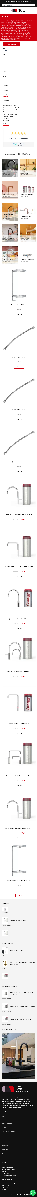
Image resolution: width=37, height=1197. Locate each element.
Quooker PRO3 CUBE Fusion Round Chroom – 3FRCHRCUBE (22, 1006)
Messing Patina (7, 81)
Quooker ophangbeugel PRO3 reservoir (19, 305)
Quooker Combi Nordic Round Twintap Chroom (19, 671)
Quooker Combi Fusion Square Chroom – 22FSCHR (19, 566)
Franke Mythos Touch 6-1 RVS (16, 950)
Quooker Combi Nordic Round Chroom (19, 619)
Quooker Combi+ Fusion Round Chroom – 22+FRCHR (19, 828)
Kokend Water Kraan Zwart (9, 106)
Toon (6, 94)
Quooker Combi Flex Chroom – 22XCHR (18, 920)
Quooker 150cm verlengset (19, 409)
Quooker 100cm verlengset (19, 357)
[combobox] (18, 5)
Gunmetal (5, 85)
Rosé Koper (6, 90)
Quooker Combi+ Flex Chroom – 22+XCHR (19, 933)
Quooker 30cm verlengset (19, 462)
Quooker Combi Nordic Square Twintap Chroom (19, 776)
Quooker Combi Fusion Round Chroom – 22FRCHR (19, 514)
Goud (4, 76)
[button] (34, 10)
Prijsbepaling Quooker (8, 116)
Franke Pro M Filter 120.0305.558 (17, 909)
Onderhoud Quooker (8, 118)
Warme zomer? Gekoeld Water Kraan (12, 108)
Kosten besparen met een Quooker (11, 110)
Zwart (4, 71)
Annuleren (5, 96)
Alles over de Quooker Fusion (10, 114)
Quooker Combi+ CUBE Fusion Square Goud (19, 976)
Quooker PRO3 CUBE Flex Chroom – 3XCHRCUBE (20, 1019)
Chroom (5, 67)
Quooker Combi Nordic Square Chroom (19, 723)
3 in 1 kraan (6, 120)
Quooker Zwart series (8, 112)
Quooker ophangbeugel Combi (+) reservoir (19, 880)
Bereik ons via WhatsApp (7, 1179)
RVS (4, 62)
